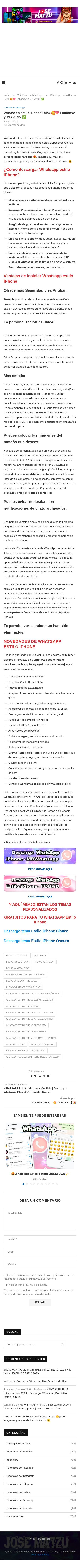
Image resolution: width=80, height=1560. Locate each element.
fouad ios (40, 955)
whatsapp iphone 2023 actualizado (25, 1050)
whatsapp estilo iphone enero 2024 (26, 1025)
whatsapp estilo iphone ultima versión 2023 (31, 1038)
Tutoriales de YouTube (41, 1508)
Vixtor (7, 1416)
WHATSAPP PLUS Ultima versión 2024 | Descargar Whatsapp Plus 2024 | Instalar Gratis (36, 1393)
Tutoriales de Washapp (29, 95)
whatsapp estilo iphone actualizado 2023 (29, 1012)
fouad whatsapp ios (17, 968)
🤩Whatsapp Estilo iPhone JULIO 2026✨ (40, 1173)
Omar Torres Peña (40, 1554)
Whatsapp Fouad (15, 1044)
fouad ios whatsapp (17, 962)
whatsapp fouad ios (42, 1044)
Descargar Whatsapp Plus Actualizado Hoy (41, 1381)
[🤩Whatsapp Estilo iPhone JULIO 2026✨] (40, 1146)
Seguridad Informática (41, 1451)
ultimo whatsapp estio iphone (23, 987)
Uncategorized (41, 1516)
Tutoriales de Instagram (41, 1475)
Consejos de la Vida (41, 1443)
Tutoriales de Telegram (41, 1483)
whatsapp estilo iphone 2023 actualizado (29, 1000)
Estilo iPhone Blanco (49, 931)
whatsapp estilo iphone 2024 (22, 1006)
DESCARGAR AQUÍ (40, 869)
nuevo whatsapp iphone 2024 (22, 981)
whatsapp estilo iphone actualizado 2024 (29, 1019)
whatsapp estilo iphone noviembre (26, 1032)
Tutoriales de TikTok (41, 1491)
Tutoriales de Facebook (41, 1467)
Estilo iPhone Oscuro (50, 941)
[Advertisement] (40, 53)
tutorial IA (41, 1459)
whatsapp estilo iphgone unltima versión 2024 (32, 993)
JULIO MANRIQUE (15, 1369)
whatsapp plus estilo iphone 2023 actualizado (32, 1057)
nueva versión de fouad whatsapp (25, 974)
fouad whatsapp (44, 962)
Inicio (6, 95)
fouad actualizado (17, 955)
